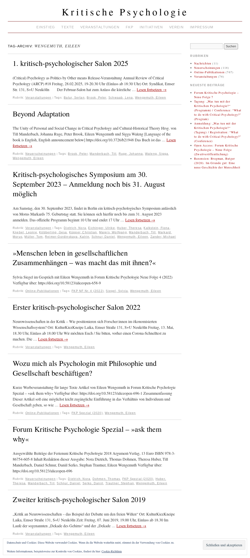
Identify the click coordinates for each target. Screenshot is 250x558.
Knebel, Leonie (25, 232)
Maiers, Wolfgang (113, 232)
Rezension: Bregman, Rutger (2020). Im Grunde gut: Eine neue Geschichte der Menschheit (217, 162)
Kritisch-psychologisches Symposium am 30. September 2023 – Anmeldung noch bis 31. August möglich (89, 183)
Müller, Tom (33, 236)
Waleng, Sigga (156, 153)
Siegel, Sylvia (117, 291)
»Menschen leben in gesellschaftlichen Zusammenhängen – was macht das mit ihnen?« (84, 258)
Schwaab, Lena (120, 97)
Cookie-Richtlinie (112, 551)
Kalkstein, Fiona (156, 228)
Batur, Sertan (74, 97)
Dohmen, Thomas (106, 479)
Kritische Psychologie (125, 11)
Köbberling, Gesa (53, 232)
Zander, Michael (163, 236)
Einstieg (45, 27)
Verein (176, 27)
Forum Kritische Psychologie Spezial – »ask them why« (87, 434)
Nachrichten (202, 63)
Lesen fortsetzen (152, 89)
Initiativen (151, 27)
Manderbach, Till (103, 153)
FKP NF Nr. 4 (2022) (88, 291)
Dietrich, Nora (75, 228)
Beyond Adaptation (41, 114)
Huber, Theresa (129, 228)
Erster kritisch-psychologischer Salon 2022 (76, 307)
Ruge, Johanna (131, 153)
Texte (67, 27)
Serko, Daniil (93, 483)
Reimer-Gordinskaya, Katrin (67, 236)
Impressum (202, 27)
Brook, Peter (96, 97)
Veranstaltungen (99, 27)
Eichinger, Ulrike (101, 228)
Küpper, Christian (83, 232)
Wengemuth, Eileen (150, 97)
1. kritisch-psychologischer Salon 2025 (70, 63)
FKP (129, 27)
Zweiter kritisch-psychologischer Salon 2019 (79, 499)
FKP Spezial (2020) (87, 413)
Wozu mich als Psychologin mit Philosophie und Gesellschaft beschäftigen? (84, 368)
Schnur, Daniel (103, 236)
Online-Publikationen (42, 291)
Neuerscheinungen (40, 153)
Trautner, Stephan (119, 483)
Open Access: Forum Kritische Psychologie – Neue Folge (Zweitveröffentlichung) (216, 149)
